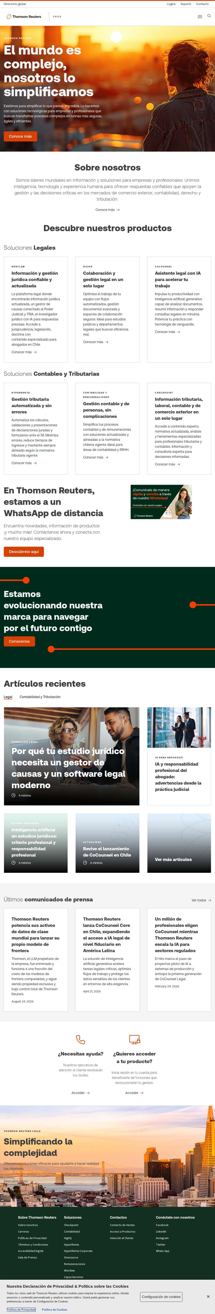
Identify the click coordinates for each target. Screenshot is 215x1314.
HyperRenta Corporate (78, 1251)
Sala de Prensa (27, 1257)
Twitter (160, 1245)
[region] (107, 1297)
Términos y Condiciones (33, 1245)
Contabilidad (72, 1232)
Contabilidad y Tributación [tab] (40, 697)
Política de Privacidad (21, 1309)
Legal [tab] (8, 697)
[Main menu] (200, 16)
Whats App (162, 1251)
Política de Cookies (54, 1309)
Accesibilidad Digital (30, 1251)
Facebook (162, 1225)
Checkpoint (71, 1225)
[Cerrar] (208, 1296)
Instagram (162, 1238)
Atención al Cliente (121, 1238)
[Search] (209, 15)
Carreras (23, 1232)
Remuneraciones (74, 1264)
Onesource (71, 1257)
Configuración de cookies (161, 1297)
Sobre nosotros (28, 1225)
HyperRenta (71, 1245)
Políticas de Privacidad (32, 1238)
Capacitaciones (73, 1277)
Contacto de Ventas (122, 1225)
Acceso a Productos (122, 1232)
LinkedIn (161, 1232)
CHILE (57, 16)
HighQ (68, 1238)
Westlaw (69, 1271)
